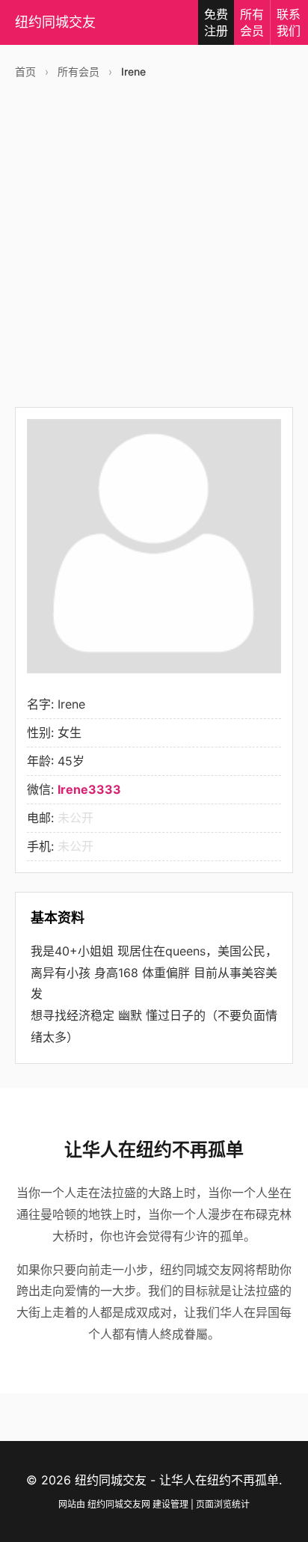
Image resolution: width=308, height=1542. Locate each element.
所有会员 (78, 71)
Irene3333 (89, 789)
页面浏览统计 (223, 1504)
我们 (289, 22)
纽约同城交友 (55, 22)
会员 (252, 22)
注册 (216, 22)
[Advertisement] (154, 242)
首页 (25, 71)
